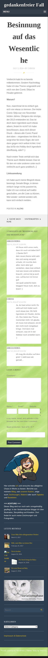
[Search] (40, 609)
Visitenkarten (32, 219)
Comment (11, 375)
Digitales (40, 495)
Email (21, 406)
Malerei (24, 495)
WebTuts (43, 651)
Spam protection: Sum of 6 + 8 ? (20, 427)
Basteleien (12, 497)
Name (10, 406)
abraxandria (13, 241)
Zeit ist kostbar (16, 551)
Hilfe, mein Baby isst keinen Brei (21, 543)
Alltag (20, 209)
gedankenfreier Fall (24, 5)
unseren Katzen (27, 491)
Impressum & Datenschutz (15, 636)
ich (17, 486)
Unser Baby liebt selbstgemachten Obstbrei (24, 535)
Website (33, 406)
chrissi (31, 68)
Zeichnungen (14, 495)
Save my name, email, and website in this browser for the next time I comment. (24, 415)
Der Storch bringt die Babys (27, 560)
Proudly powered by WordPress (13, 651)
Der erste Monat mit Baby (19, 568)
